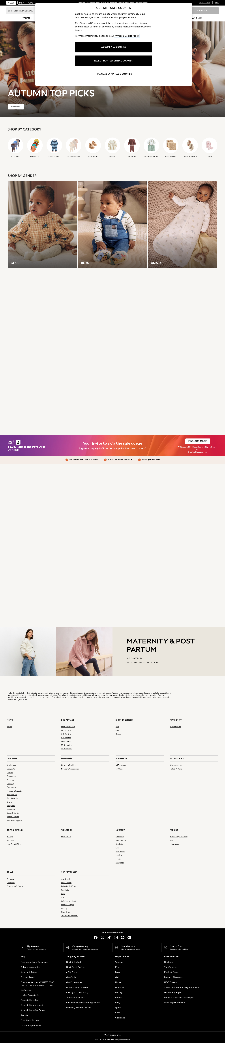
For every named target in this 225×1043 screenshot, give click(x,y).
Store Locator (204, 3)
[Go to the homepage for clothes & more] (11, 3)
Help (217, 3)
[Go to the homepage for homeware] (26, 3)
